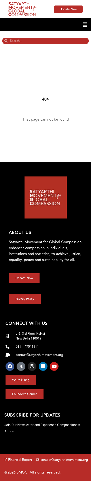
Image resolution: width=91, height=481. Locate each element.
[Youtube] (54, 366)
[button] (45, 24)
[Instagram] (32, 366)
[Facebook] (10, 366)
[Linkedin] (43, 366)
